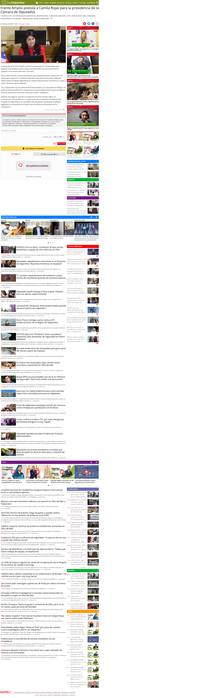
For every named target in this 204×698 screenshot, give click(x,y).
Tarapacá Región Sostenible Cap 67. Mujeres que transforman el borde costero (78, 649)
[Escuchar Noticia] (51, 18)
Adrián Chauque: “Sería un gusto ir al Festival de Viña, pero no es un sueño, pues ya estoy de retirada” (32, 605)
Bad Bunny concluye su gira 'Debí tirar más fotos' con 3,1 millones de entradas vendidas (76, 330)
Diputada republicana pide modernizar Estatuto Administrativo (39, 434)
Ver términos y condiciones (33, 176)
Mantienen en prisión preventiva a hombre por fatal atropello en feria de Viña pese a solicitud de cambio (40, 452)
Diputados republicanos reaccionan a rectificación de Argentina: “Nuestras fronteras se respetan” (41, 262)
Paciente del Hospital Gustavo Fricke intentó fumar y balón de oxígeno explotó (76, 291)
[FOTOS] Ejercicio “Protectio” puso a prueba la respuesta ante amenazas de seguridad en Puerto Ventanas (40, 336)
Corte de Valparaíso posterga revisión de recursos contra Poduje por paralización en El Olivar (40, 406)
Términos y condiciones (53, 692)
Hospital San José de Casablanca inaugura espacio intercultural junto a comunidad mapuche (32, 491)
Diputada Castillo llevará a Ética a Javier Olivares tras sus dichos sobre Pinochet (39, 292)
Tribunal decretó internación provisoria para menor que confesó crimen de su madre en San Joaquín (76, 213)
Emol (37, 695)
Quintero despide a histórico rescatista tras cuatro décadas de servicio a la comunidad (31, 651)
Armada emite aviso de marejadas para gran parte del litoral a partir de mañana (41, 349)
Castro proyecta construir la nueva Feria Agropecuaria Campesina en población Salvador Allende (77, 520)
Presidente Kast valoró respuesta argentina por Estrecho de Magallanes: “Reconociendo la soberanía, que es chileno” (76, 205)
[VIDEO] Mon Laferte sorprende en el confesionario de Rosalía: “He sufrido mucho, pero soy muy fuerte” (33, 575)
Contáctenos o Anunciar (38, 692)
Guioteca (50, 695)
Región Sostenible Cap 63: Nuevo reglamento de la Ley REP (78, 684)
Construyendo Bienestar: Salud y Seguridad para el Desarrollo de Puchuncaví (76, 641)
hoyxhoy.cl (72, 695)
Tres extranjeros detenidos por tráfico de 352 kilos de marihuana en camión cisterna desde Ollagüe (78, 512)
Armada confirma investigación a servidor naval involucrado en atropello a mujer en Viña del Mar (32, 594)
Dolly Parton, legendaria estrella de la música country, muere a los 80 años (75, 168)
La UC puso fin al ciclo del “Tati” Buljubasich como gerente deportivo (76, 192)
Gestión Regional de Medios (22, 692)
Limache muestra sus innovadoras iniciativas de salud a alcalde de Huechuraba (78, 542)
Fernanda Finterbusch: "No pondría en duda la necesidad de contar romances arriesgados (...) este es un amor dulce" (76, 176)
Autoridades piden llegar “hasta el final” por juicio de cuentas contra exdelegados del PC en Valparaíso (30, 628)
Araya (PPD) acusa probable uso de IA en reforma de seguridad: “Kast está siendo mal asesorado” (40, 378)
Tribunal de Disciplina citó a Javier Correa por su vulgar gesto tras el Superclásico (76, 186)
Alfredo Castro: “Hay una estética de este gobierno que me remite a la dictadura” (76, 253)
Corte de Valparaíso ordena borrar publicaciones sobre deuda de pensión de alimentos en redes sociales (76, 322)
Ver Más (82, 567)
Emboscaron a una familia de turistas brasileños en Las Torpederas (28, 640)
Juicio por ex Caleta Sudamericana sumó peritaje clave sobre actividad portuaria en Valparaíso (40, 392)
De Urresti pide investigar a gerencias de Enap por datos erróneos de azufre (33, 584)
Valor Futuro (43, 695)
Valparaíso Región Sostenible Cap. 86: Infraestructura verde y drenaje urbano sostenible (78, 634)
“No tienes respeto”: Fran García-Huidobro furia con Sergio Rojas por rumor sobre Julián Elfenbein (32, 617)
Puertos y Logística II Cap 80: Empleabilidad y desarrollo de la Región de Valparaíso (78, 618)
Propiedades (65, 695)
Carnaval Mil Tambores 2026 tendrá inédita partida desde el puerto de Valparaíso (41, 307)
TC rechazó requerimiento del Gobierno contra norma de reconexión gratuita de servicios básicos (41, 276)
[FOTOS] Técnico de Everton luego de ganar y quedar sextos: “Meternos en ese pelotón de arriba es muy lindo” (30, 514)
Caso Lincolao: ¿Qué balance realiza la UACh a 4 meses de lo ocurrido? (78, 625)
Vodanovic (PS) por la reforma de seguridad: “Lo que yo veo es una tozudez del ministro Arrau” (33, 538)
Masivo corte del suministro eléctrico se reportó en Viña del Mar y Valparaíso (76, 311)
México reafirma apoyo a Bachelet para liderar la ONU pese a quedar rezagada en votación (75, 340)
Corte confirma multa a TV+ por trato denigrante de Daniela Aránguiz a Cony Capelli (40, 420)
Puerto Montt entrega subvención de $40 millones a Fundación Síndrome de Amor (78, 533)
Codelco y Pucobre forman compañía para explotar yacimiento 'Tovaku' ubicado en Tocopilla (78, 527)
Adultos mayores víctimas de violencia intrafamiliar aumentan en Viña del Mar (33, 527)
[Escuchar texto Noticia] (63, 109)
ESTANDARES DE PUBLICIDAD (68, 692)
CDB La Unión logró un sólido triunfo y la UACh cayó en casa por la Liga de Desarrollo (78, 564)
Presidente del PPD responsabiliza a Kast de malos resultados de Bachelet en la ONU (75, 301)
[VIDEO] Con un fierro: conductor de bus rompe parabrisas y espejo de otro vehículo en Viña (39, 248)
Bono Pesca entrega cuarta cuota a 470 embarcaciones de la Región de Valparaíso (37, 321)
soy (26, 257)
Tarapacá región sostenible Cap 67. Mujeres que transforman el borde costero (78, 679)
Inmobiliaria (57, 695)
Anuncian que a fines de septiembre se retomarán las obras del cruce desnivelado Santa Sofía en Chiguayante (78, 550)
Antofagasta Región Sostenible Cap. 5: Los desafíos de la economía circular (78, 663)
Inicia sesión (35, 125)
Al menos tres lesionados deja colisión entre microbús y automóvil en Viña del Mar (38, 363)
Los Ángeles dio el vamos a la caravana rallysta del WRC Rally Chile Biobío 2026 (78, 607)
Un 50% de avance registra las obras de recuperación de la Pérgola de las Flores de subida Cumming (33, 563)
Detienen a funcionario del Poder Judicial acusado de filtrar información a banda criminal (76, 262)
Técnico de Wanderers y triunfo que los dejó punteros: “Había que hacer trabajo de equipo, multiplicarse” (33, 550)
